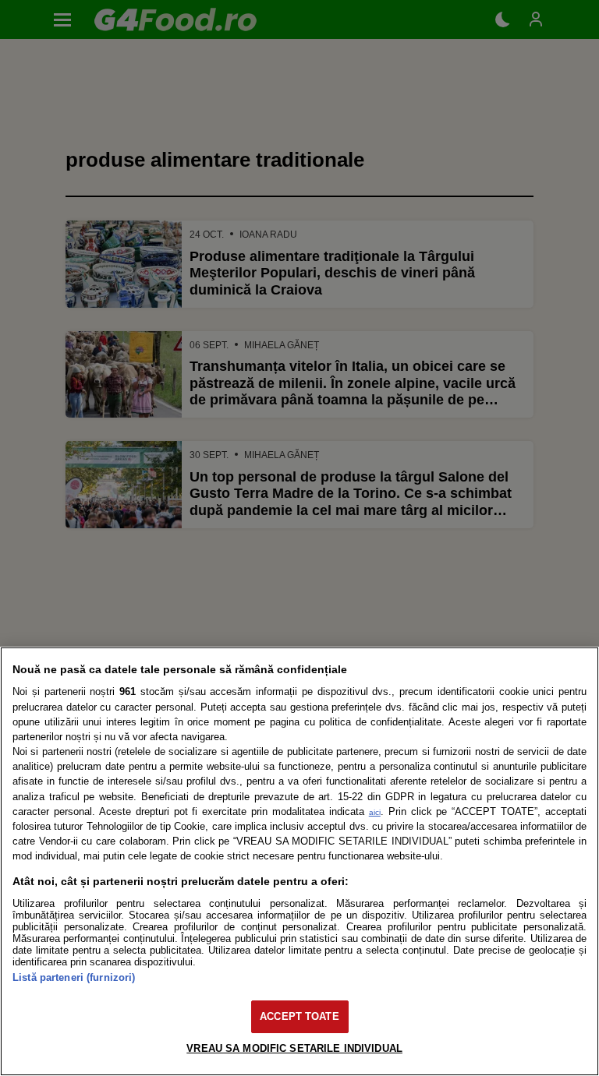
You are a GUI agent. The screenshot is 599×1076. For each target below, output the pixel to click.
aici (375, 812)
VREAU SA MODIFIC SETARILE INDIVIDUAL (294, 1048)
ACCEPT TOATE (299, 1016)
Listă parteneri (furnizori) (73, 977)
